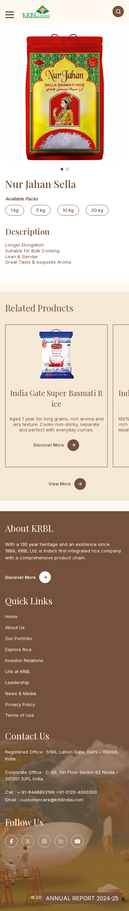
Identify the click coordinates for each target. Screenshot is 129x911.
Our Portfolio (18, 638)
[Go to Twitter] (28, 841)
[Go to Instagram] (44, 841)
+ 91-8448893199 (36, 792)
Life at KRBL (18, 671)
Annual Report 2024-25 (82, 898)
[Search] (118, 11)
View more (60, 483)
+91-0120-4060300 (76, 792)
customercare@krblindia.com (51, 799)
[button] (62, 169)
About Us (15, 627)
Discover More (48, 445)
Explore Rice (18, 649)
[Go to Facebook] (11, 841)
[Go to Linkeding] (61, 841)
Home (11, 616)
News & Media (20, 693)
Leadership (17, 682)
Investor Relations (24, 660)
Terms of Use (19, 715)
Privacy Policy (20, 704)
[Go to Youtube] (77, 841)
